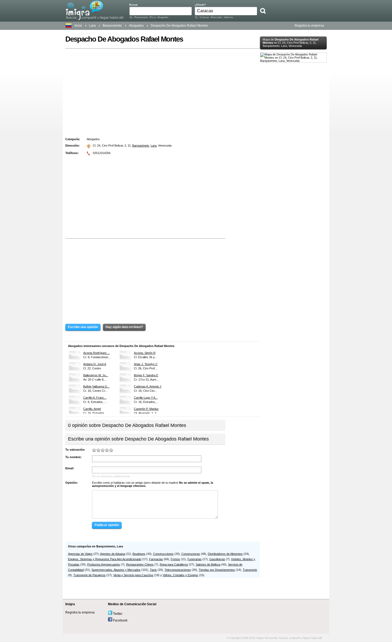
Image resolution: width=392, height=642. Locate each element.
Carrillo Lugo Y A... (146, 397)
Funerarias (194, 559)
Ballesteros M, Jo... (95, 375)
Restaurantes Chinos (140, 564)
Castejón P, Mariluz (146, 408)
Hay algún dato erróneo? (124, 327)
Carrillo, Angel (92, 408)
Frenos (175, 559)
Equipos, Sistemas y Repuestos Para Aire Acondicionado (104, 559)
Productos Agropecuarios (103, 564)
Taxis (153, 569)
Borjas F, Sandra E (146, 375)
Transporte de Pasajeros (89, 575)
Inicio (78, 25)
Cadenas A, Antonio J (147, 386)
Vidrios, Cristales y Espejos (180, 575)
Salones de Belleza (208, 564)
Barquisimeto (140, 145)
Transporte (250, 569)
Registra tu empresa (309, 25)
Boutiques (139, 553)
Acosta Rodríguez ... (96, 352)
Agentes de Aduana (112, 553)
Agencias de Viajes (80, 553)
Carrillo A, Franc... (94, 397)
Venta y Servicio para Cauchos (133, 575)
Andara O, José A (94, 364)
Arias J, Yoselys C (146, 364)
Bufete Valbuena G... (96, 386)
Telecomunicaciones (178, 569)
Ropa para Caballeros (174, 564)
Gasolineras (217, 559)
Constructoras (190, 553)
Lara (92, 25)
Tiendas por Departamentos (217, 569)
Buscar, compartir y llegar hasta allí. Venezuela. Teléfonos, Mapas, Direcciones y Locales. (95, 10)
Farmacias (156, 559)
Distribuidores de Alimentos (225, 553)
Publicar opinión (107, 525)
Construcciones (163, 553)
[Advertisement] (162, 90)
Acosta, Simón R (144, 352)
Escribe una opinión (83, 327)
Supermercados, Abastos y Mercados (116, 569)
